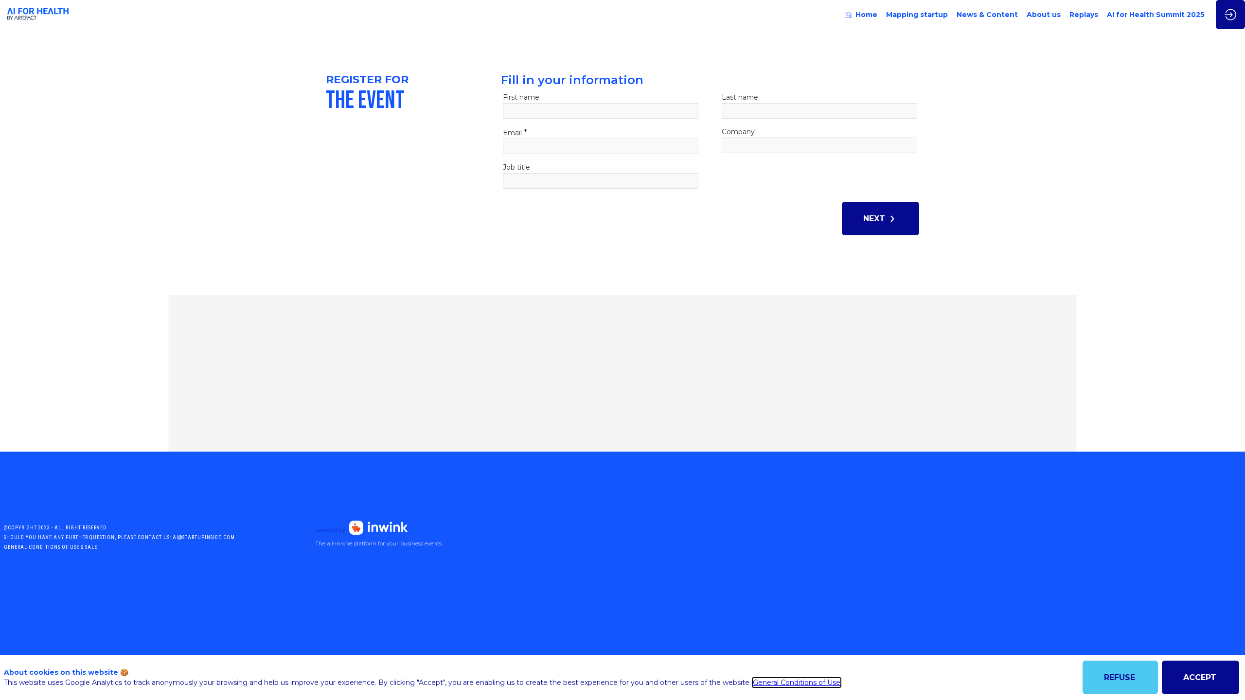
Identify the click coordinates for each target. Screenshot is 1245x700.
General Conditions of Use (796, 682)
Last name (740, 97)
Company (738, 131)
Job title (516, 167)
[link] (861, 14)
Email (515, 132)
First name (521, 97)
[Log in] (1230, 14)
